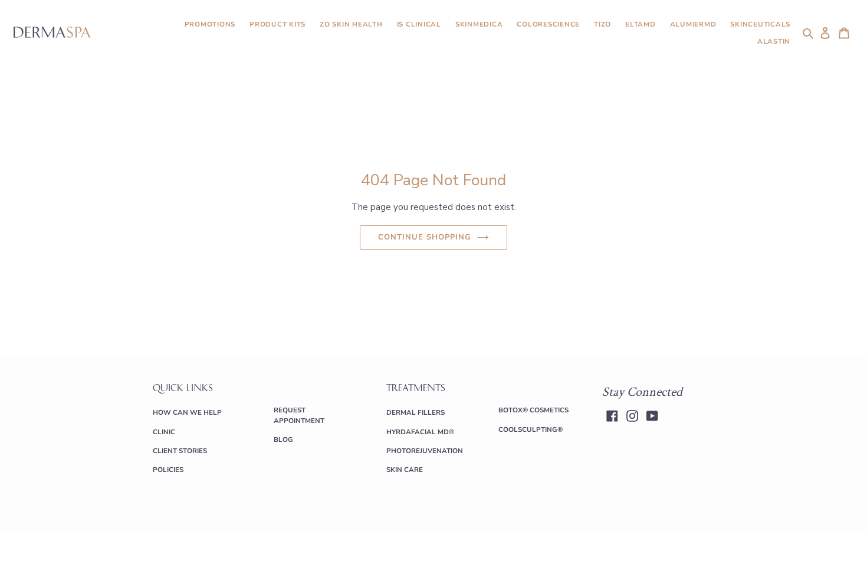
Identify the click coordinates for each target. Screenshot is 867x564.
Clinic (164, 432)
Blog (283, 439)
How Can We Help (187, 412)
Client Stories (180, 450)
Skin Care (404, 469)
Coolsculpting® (530, 429)
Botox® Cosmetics (533, 410)
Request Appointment (299, 415)
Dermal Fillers (415, 412)
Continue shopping (425, 237)
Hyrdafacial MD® (420, 432)
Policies (168, 469)
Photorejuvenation (424, 450)
